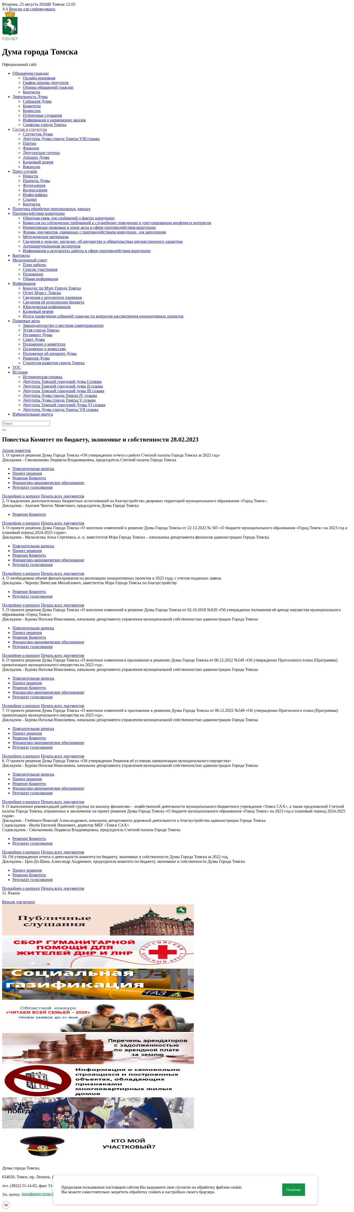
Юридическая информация (46, 307)
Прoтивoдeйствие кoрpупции (38, 213)
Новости (30, 176)
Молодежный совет (29, 260)
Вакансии (31, 166)
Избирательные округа (32, 414)
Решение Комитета (29, 478)
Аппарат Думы (36, 157)
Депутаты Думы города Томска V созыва (59, 400)
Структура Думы (38, 134)
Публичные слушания (42, 115)
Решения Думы (36, 358)
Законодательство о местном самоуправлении (63, 325)
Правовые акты (26, 321)
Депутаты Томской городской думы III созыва (63, 391)
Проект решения (27, 473)
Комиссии (32, 110)
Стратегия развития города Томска (53, 363)
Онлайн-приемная (39, 78)
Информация (24, 283)
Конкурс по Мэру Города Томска (52, 288)
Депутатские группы (41, 152)
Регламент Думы (37, 335)
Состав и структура (29, 129)
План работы (34, 265)
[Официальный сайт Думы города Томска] (10, 39)
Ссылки (30, 199)
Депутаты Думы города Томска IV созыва (60, 395)
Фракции (31, 148)
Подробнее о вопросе (21, 496)
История (19, 372)
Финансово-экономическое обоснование (48, 482)
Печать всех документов (62, 496)
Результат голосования (32, 487)
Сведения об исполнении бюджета (53, 302)
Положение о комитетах (44, 344)
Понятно (293, 1190)
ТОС (16, 367)
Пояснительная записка (33, 468)
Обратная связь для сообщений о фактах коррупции (69, 218)
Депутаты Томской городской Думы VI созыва (64, 405)
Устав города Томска (41, 330)
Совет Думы (34, 339)
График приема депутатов (46, 82)
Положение (33, 274)
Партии (29, 143)
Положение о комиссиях (44, 349)
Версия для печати (18, 902)
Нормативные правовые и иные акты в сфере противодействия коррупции (89, 227)
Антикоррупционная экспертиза (51, 246)
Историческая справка (42, 377)
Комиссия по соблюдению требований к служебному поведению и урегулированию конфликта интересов (117, 223)
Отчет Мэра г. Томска (42, 293)
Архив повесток (16, 450)
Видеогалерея (35, 190)
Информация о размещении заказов (54, 120)
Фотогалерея (34, 185)
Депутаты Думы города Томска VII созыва (60, 409)
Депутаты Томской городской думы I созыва (62, 381)
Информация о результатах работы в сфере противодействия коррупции (87, 251)
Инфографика (35, 194)
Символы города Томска (44, 124)
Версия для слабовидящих (32, 9)
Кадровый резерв (38, 162)
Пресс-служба (24, 171)
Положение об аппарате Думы (50, 353)
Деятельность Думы (30, 96)
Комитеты (32, 106)
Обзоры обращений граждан (48, 87)
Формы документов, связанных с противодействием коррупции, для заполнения (94, 232)
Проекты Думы (36, 180)
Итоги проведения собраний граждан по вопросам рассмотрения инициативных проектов (103, 316)
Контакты (31, 92)
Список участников (40, 269)
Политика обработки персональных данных (51, 208)
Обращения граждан (30, 73)
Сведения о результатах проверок (52, 297)
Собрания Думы (37, 101)
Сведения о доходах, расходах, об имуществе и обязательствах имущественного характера (103, 241)
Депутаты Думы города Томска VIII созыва (61, 138)
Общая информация (40, 279)
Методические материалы (46, 237)
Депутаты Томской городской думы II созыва (63, 386)
